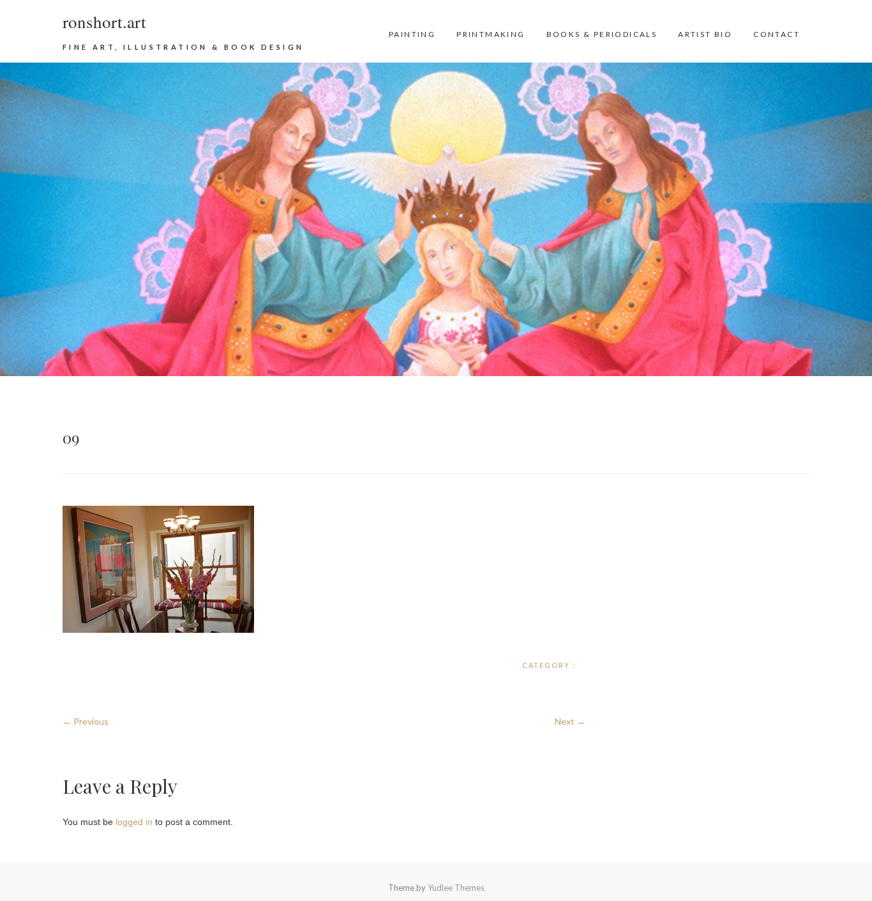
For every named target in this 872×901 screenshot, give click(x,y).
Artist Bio (705, 34)
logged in (134, 822)
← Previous (86, 721)
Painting (412, 34)
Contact (776, 34)
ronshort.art (104, 21)
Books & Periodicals (602, 34)
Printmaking (490, 34)
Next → (570, 721)
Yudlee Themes (456, 887)
